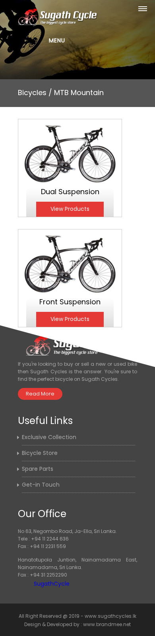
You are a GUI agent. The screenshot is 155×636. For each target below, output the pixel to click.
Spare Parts (37, 469)
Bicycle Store (40, 453)
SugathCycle (52, 584)
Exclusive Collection (49, 437)
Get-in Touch (41, 485)
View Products (69, 209)
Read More (40, 393)
